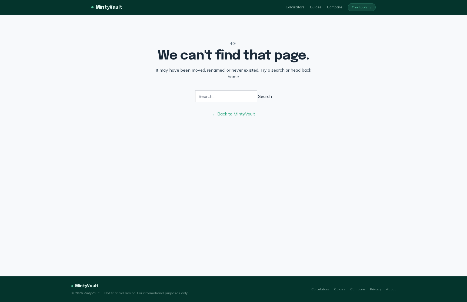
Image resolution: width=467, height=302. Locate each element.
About (391, 289)
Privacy (375, 289)
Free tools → (362, 7)
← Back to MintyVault (233, 114)
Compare (334, 7)
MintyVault (109, 7)
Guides (316, 7)
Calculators (295, 7)
